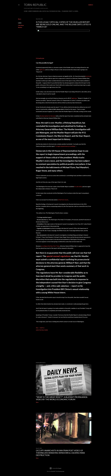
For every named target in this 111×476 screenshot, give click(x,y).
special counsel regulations (58, 256)
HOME (25, 11)
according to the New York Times (50, 246)
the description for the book (48, 116)
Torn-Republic (35, 4)
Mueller (20, 27)
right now (42, 69)
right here (74, 98)
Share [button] (19, 19)
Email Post (42, 327)
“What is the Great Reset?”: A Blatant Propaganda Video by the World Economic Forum (61, 398)
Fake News (21, 25)
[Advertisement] (63, 346)
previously (88, 76)
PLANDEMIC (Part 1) (68, 11)
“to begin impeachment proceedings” (65, 146)
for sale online (78, 186)
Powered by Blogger (56, 468)
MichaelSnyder (40, 58)
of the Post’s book (63, 199)
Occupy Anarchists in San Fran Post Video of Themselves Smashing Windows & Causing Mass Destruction (60, 452)
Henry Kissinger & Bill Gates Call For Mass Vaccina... (44, 11)
